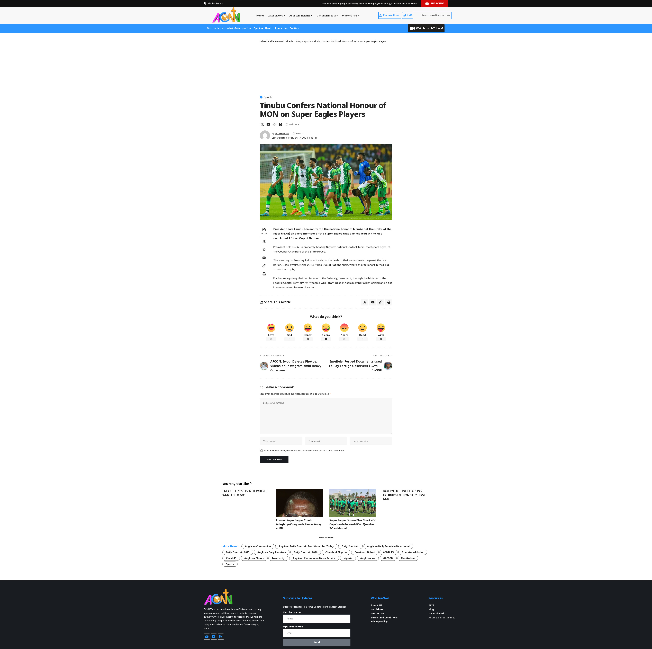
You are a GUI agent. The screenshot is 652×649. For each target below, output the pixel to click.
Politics (294, 28)
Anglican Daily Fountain (271, 552)
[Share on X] (262, 124)
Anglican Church (254, 558)
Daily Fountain (350, 546)
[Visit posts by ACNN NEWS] (265, 135)
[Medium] (214, 637)
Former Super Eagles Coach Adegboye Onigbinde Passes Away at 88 (299, 524)
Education (281, 28)
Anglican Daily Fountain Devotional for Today (306, 546)
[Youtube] (207, 637)
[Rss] (221, 637)
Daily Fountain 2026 (305, 552)
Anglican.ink (367, 558)
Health (269, 28)
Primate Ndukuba (412, 552)
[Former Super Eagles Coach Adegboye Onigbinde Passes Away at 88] (299, 503)
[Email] (268, 124)
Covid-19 (231, 558)
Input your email (293, 626)
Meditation (408, 558)
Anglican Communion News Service (314, 558)
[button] (274, 124)
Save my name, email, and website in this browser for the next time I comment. (304, 450)
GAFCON (388, 558)
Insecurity (278, 558)
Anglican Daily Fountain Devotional (388, 546)
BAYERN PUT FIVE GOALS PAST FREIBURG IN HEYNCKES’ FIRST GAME (404, 495)
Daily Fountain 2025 (237, 552)
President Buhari (365, 552)
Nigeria (347, 558)
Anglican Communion (258, 546)
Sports (268, 97)
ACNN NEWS (282, 133)
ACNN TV (388, 552)
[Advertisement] (326, 68)
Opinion (258, 28)
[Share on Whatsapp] (264, 249)
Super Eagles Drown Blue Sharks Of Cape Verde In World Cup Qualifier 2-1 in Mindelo (352, 524)
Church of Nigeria (336, 552)
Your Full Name (292, 612)
